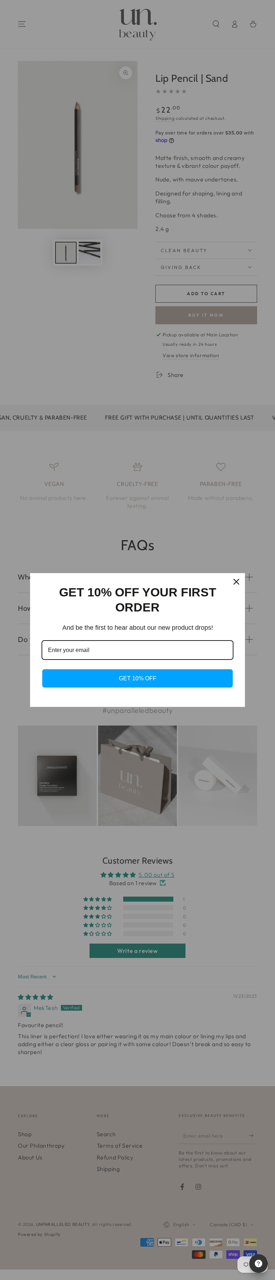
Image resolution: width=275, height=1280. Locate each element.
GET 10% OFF (137, 678)
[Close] (236, 581)
